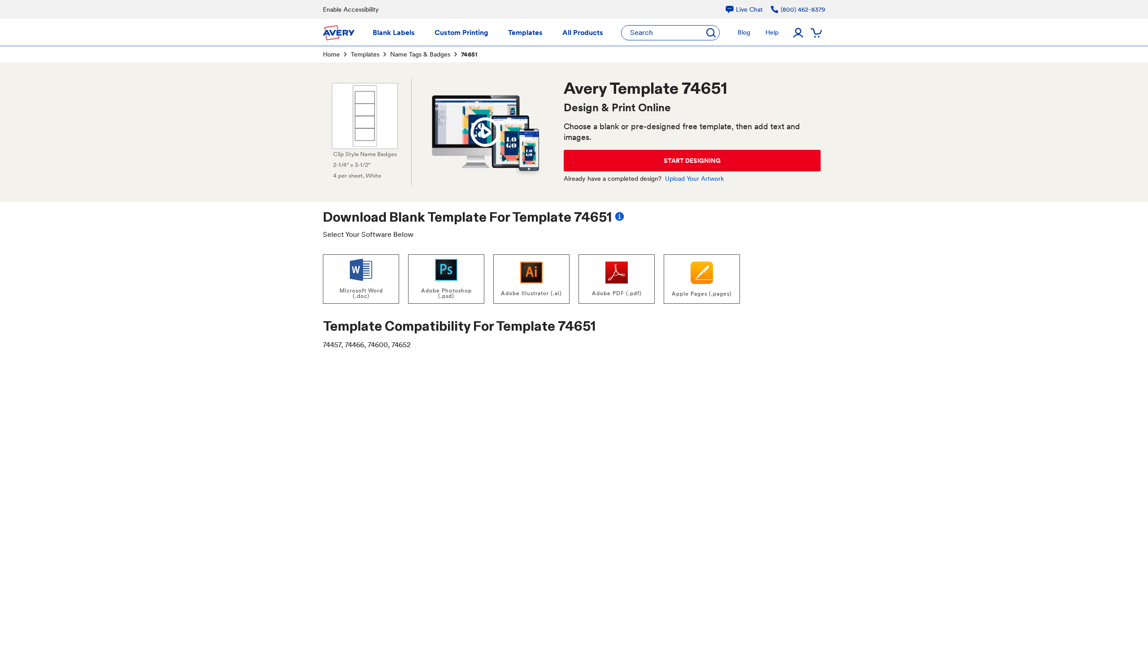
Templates (365, 54)
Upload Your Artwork (694, 178)
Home (331, 54)
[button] (485, 132)
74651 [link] (469, 54)
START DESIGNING (692, 160)
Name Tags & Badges (420, 54)
